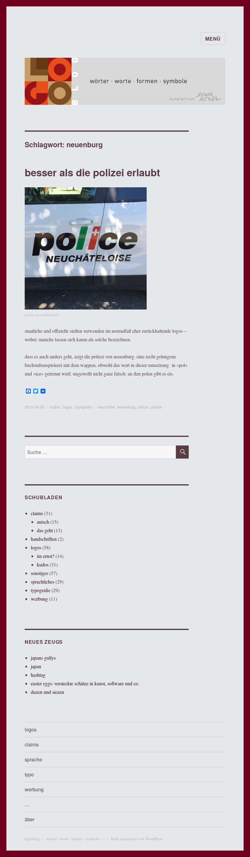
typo (29, 774)
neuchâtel (106, 407)
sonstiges (39, 573)
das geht (45, 530)
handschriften (44, 539)
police (143, 407)
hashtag (38, 675)
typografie (83, 407)
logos (67, 407)
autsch (43, 521)
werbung (39, 598)
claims (37, 513)
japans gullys (43, 657)
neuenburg (126, 407)
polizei (156, 407)
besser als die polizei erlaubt (92, 172)
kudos (55, 407)
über (29, 819)
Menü (213, 38)
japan (36, 666)
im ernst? (45, 556)
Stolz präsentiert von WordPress (136, 838)
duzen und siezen (47, 692)
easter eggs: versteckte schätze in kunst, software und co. (85, 683)
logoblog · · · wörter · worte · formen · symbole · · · (65, 838)
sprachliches (42, 581)
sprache (33, 759)
